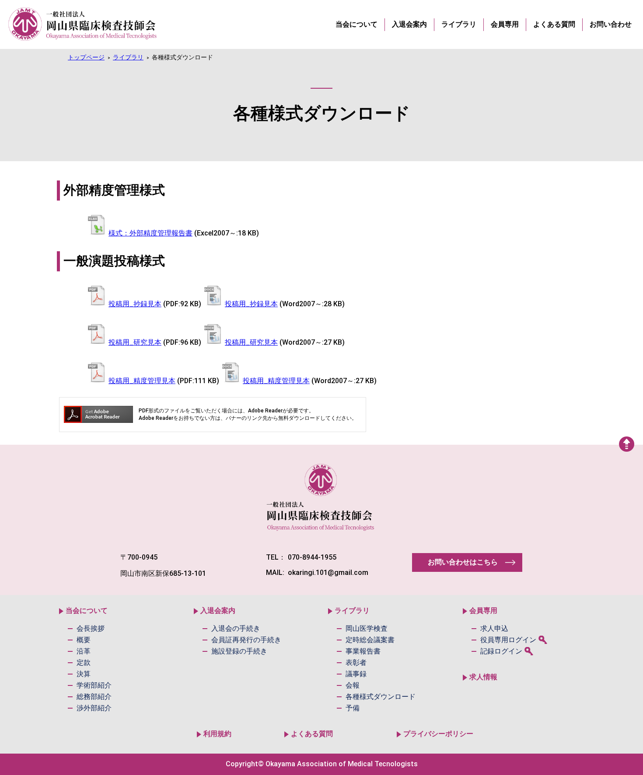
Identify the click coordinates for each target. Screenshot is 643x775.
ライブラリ (128, 57)
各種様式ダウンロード (182, 57)
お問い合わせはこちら (463, 562)
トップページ (86, 57)
